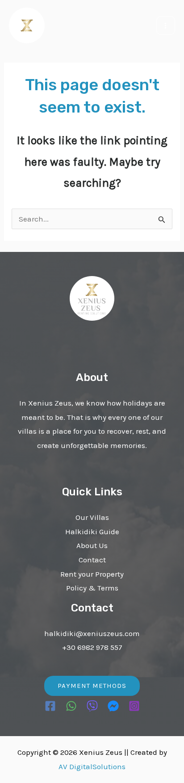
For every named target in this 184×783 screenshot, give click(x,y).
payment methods (92, 686)
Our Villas (92, 517)
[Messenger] (113, 706)
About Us (92, 545)
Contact (92, 559)
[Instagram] (134, 706)
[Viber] (92, 706)
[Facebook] (50, 706)
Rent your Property (92, 573)
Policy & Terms (92, 587)
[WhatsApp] (71, 706)
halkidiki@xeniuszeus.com (92, 633)
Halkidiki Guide (92, 531)
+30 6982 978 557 (92, 647)
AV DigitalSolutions (92, 766)
